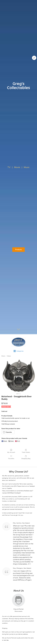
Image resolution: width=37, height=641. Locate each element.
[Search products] (34, 58)
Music (9, 356)
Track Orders (26, 452)
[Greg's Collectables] (18, 342)
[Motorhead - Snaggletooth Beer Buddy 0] (18, 376)
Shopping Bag (25, 458)
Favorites (11, 458)
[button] (7, 432)
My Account (11, 452)
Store (3, 356)
